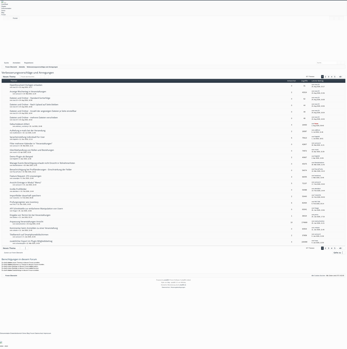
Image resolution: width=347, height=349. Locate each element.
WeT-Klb (317, 201)
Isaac (316, 240)
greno (316, 214)
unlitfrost (317, 130)
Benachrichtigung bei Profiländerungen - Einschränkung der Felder (41, 169)
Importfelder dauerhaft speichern (25, 195)
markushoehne (20, 224)
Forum (3, 14)
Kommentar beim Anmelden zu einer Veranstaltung (34, 228)
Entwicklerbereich (16, 333)
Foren (15, 18)
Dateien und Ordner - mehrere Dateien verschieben (34, 117)
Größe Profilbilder (18, 189)
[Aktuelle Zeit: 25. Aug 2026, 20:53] (342, 66)
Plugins (3, 6)
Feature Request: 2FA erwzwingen (25, 176)
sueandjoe (16, 178)
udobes (15, 217)
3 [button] (328, 76)
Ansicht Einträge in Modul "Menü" (25, 182)
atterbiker (16, 191)
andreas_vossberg (21, 126)
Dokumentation (6, 8)
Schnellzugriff (6, 18)
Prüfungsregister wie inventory (24, 202)
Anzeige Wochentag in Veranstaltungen (28, 91)
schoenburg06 (20, 243)
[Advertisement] (173, 40)
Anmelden (16, 63)
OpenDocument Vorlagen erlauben (26, 85)
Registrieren (28, 63)
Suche (6, 63)
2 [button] (325, 76)
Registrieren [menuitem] (342, 18)
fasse (316, 123)
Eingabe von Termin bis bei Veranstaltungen (30, 215)
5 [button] (334, 76)
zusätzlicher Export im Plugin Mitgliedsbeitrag (31, 241)
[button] (317, 76)
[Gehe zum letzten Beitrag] (321, 85)
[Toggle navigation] (5, 2)
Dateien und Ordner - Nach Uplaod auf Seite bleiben (34, 104)
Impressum (47, 333)
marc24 (15, 87)
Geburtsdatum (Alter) (19, 124)
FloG (14, 204)
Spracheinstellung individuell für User (27, 137)
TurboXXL (16, 198)
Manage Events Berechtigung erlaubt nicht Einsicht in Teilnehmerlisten (42, 163)
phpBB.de (183, 285)
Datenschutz (39, 333)
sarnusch (18, 94)
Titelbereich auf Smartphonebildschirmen (29, 234)
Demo (3, 10)
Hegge (15, 211)
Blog (2, 12)
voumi (15, 152)
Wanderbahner (17, 165)
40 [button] (340, 76)
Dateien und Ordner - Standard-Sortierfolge (30, 98)
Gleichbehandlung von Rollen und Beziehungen (32, 150)
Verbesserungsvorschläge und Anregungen (28, 72)
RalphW (15, 139)
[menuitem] (331, 18)
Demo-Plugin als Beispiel (21, 156)
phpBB (166, 280)
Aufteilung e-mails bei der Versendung (27, 130)
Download (4, 4)
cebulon (15, 230)
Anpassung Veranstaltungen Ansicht (26, 221)
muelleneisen (17, 133)
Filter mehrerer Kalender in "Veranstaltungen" (31, 143)
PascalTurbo (17, 172)
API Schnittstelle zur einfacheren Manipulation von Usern (36, 208)
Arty (168, 282)
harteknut (317, 175)
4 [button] (331, 76)
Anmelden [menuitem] (337, 18)
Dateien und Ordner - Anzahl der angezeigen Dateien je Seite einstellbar (43, 111)
